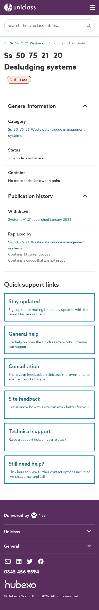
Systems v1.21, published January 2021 (39, 219)
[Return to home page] (21, 7)
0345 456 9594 (21, 571)
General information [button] (32, 106)
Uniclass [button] (12, 531)
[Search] (89, 26)
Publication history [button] (30, 196)
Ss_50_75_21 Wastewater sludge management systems (28, 43)
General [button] (11, 546)
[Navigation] (92, 7)
